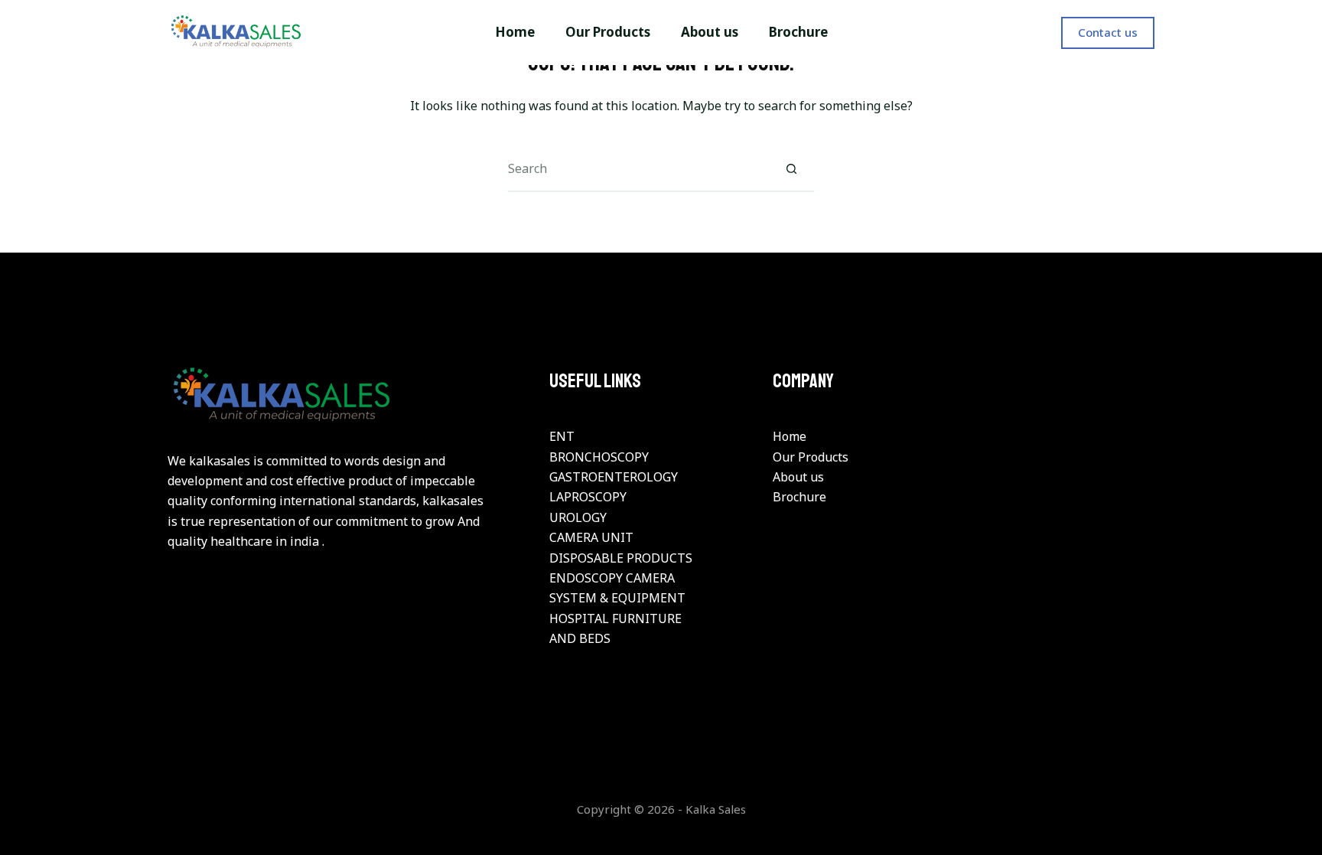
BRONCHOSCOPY (599, 457)
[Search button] (791, 169)
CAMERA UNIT (591, 537)
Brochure (799, 496)
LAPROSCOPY (588, 496)
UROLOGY (578, 517)
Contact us (1108, 32)
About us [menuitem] (709, 32)
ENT (562, 436)
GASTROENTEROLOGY (613, 476)
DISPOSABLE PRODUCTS (620, 558)
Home (789, 436)
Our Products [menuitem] (607, 32)
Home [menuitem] (515, 32)
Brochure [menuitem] (798, 32)
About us (798, 476)
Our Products (810, 457)
